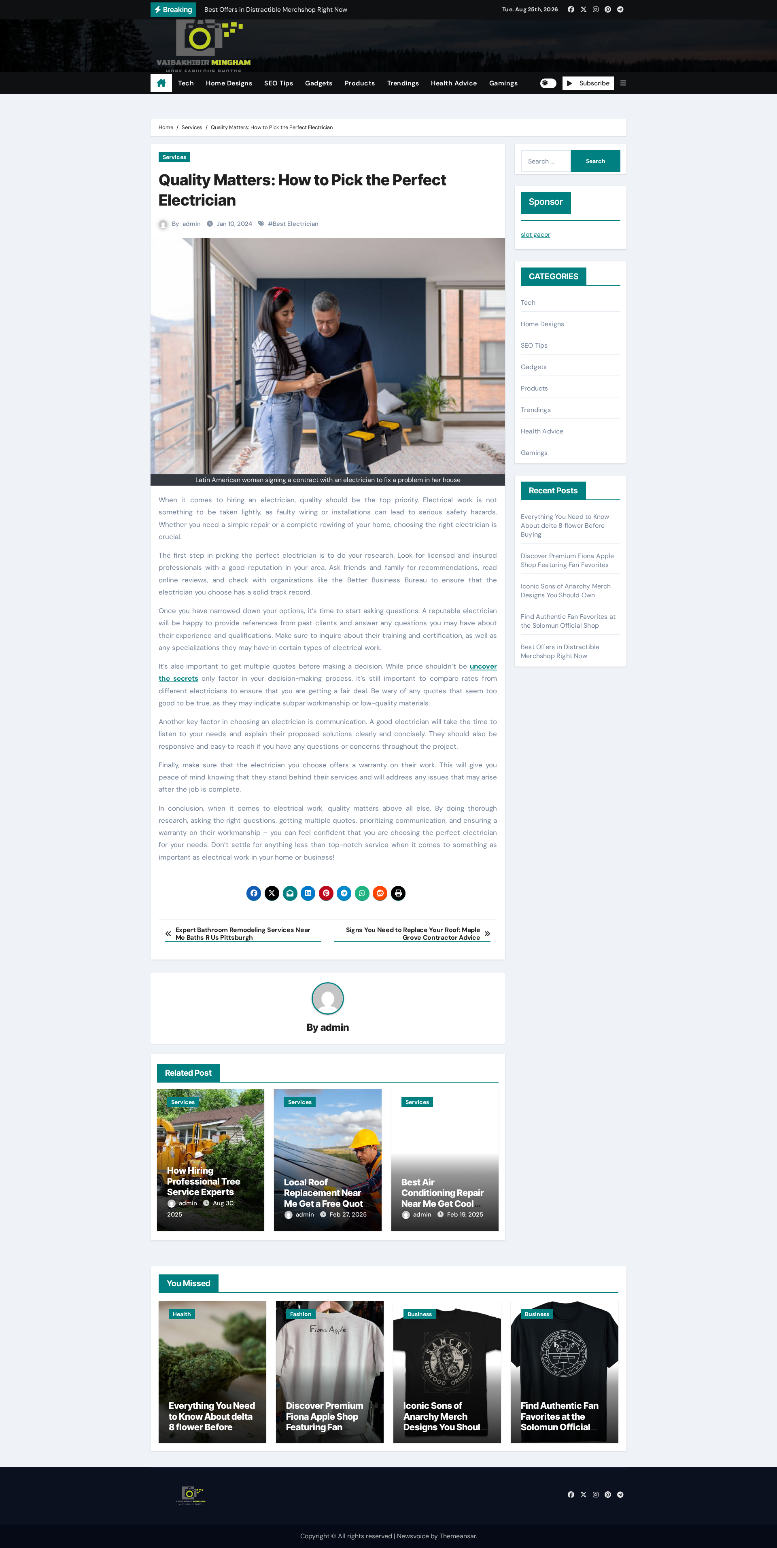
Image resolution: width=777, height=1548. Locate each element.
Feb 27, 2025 (348, 1214)
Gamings (503, 83)
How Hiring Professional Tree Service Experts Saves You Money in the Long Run (208, 1192)
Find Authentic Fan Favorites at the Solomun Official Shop (568, 621)
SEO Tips (278, 83)
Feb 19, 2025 (465, 1214)
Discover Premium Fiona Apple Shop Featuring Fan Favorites (567, 560)
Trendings (403, 83)
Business (420, 1314)
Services (174, 157)
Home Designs (229, 83)
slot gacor (535, 234)
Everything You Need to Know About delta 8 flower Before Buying (565, 525)
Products (360, 83)
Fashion (301, 1314)
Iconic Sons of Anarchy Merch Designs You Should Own (566, 590)
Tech (186, 83)
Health (182, 1314)
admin (192, 224)
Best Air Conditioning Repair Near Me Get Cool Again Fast (442, 1198)
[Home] (161, 83)
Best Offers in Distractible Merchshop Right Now (560, 651)
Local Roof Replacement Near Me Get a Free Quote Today (326, 1198)
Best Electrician (295, 224)
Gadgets (319, 83)
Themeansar (457, 1536)
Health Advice (454, 83)
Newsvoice (413, 1536)
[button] (623, 83)
